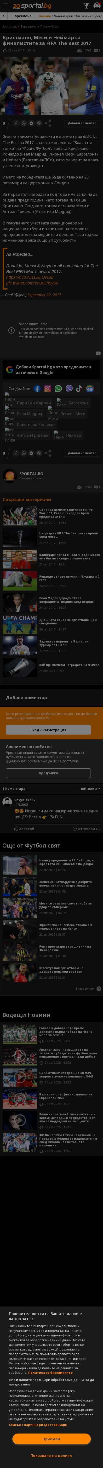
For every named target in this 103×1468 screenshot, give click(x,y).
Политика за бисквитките (50, 1372)
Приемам (51, 1439)
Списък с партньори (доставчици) (38, 1425)
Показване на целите (52, 1455)
